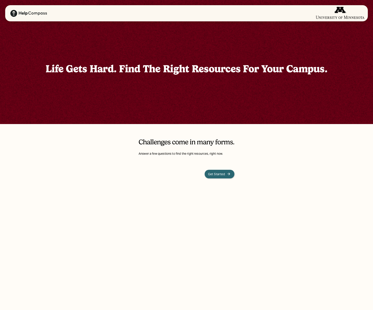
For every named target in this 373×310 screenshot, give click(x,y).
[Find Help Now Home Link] (27, 13)
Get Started (219, 174)
